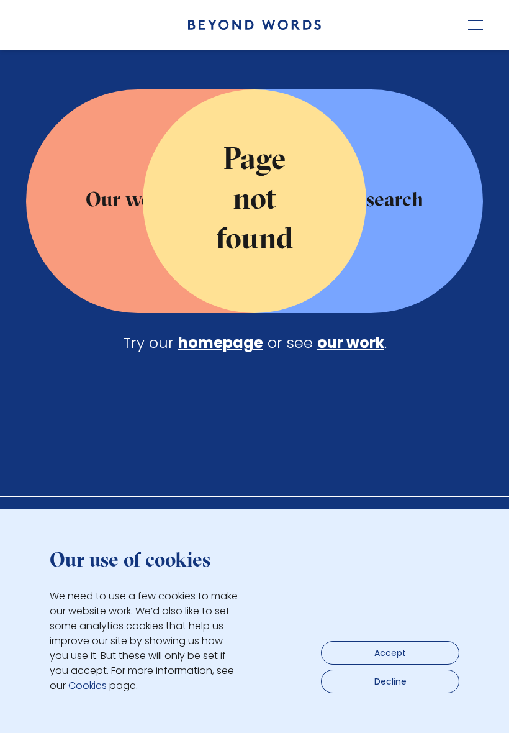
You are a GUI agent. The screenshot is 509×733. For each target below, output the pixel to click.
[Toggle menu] (475, 25)
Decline (390, 681)
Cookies (87, 685)
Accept (390, 653)
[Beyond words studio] (254, 25)
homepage (220, 342)
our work (350, 342)
